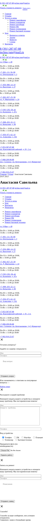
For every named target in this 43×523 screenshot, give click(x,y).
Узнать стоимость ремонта (11, 8)
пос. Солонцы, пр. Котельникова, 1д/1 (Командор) (20, 162)
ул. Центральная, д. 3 (8, 74)
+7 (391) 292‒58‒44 (8, 110)
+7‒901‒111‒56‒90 (7, 72)
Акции (12, 37)
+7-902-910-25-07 (7, 172)
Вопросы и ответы (17, 35)
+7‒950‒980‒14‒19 (7, 85)
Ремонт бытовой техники (20, 31)
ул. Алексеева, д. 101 (8, 137)
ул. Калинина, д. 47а (8, 112)
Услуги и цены (11, 18)
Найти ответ (5, 387)
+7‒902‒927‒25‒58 (7, 97)
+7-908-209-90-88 (7, 160)
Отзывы (8, 16)
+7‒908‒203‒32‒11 (7, 122)
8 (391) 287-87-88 (7, 3)
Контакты (9, 44)
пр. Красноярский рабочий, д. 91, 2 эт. (15, 149)
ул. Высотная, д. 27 (8, 87)
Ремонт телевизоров (18, 29)
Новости (13, 40)
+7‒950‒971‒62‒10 (7, 135)
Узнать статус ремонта (26, 8)
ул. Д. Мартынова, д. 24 (9, 99)
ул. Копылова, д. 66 (8, 124)
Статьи (12, 42)
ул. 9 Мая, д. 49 (6, 62)
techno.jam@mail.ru (22, 3)
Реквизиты (9, 207)
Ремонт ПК (14, 27)
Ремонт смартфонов (18, 20)
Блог (7, 33)
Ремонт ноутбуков (17, 25)
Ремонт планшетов (17, 22)
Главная (8, 14)
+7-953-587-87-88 (7, 147)
